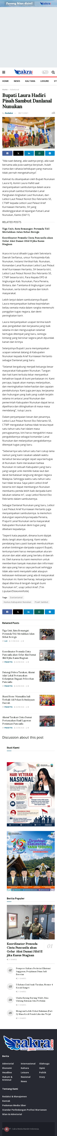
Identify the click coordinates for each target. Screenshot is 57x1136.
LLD (5, 641)
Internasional (28, 1063)
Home (5, 81)
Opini (42, 1068)
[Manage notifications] (6, 1129)
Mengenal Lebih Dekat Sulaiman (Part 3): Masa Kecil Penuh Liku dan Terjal (34, 1012)
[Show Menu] (3, 72)
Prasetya (8, 662)
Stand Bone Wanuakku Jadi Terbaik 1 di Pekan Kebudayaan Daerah (18, 699)
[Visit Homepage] (23, 72)
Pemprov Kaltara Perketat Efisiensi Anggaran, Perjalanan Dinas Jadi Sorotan (33, 971)
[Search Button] (53, 72)
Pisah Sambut (41, 602)
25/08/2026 (19, 728)
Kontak (6, 1100)
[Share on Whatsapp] (39, 153)
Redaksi (9, 113)
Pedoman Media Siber (14, 1105)
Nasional (25, 1076)
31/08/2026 (14, 641)
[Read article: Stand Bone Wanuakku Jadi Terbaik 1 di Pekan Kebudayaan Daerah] (47, 700)
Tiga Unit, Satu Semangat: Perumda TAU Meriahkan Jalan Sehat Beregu (18, 633)
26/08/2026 (19, 662)
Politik (42, 1072)
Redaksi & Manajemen (14, 1096)
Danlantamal (16, 597)
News (17, 81)
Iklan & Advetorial (12, 1114)
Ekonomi (7, 1068)
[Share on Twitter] (18, 153)
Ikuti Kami (13, 747)
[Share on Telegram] (50, 153)
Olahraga (44, 1063)
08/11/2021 (23, 113)
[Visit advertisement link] (28, 3)
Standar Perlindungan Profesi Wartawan (24, 1109)
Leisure (44, 81)
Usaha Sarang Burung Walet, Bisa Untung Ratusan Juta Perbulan (32, 999)
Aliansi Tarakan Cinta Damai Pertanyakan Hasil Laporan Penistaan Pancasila (17, 720)
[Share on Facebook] (7, 153)
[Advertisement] (28, 37)
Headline (7, 1072)
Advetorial (14, 89)
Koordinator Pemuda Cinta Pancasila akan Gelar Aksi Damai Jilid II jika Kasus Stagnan (27, 241)
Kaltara (30, 81)
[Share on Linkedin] (29, 153)
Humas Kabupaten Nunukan (17, 602)
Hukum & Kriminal (7, 1078)
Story (42, 1076)
